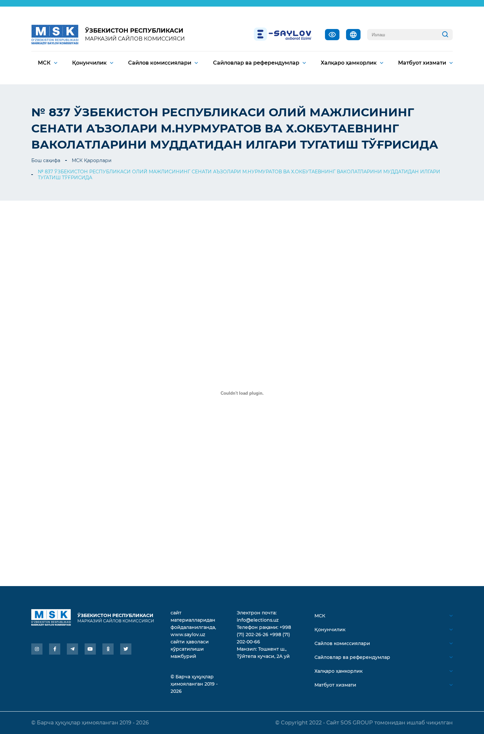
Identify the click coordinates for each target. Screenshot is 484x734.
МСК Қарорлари (92, 160)
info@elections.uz (258, 620)
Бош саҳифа (45, 160)
